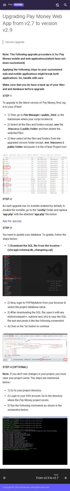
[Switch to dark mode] (57, 5)
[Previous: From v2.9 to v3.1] (5, 477)
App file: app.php (12, 221)
